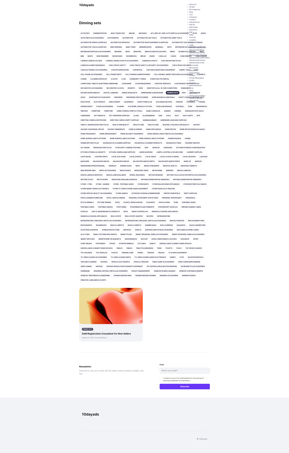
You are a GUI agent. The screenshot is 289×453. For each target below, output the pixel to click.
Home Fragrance (88, 134)
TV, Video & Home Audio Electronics (150, 257)
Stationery (101, 243)
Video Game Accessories (163, 262)
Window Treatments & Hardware (95, 275)
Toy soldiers (86, 253)
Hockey (196, 125)
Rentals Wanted (177, 221)
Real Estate (116, 216)
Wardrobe (85, 271)
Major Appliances (101, 161)
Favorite (192, 37)
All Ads (192, 7)
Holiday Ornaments (116, 129)
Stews (112, 243)
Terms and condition (197, 96)
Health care (138, 125)
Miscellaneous (184, 170)
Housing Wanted (192, 143)
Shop (191, 88)
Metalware (157, 170)
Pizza (117, 202)
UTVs (181, 257)
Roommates (101, 225)
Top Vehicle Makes (193, 248)
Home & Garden (135, 129)
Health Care (153, 125)
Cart (191, 14)
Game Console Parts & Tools (129, 111)
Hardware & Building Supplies (173, 120)
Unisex (173, 257)
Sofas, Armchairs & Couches (164, 239)
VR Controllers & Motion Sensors (162, 266)
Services (127, 230)
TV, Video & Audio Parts (121, 257)
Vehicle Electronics (120, 262)
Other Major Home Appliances (165, 184)
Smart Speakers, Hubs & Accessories (152, 234)
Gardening (85, 116)
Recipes (150, 216)
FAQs (191, 35)
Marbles (112, 166)
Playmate (150, 202)
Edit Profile (193, 27)
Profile (191, 80)
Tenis (159, 248)
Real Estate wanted (134, 216)
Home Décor (170, 129)
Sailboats (181, 225)
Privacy (192, 75)
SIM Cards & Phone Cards (188, 230)
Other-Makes (122, 193)
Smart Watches (88, 239)
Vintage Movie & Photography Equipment (124, 266)
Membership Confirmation (199, 58)
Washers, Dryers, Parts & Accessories (111, 271)
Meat (138, 166)
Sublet (153, 243)
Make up (187, 161)
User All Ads (194, 101)
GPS (198, 116)
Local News (150, 157)
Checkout (193, 17)
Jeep (146, 148)
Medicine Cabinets (189, 166)
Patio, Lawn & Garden (116, 198)
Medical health (170, 166)
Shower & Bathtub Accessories (159, 230)
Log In (191, 42)
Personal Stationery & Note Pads (143, 198)
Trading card (127, 253)
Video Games (86, 266)
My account (193, 68)
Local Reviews (189, 157)
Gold (168, 116)
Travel (140, 253)
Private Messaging (196, 78)
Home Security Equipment (131, 134)
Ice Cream (85, 148)
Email (162, 365)
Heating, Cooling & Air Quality (176, 125)
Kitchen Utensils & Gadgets (93, 152)
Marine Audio (126, 166)
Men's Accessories (107, 170)
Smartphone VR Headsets (109, 239)
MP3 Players (102, 179)
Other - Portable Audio (123, 184)
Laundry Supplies (194, 152)
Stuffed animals (126, 243)
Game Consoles (153, 111)
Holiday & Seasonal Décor (92, 129)
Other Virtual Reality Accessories (96, 193)
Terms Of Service (195, 98)
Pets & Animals (87, 202)
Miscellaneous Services (92, 175)
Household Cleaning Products (148, 143)
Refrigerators (163, 216)
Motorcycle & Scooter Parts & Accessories (186, 175)
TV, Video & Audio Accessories (94, 257)
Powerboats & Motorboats (142, 207)
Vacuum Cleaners (89, 262)
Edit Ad (192, 25)
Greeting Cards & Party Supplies (124, 120)
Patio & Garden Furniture (92, 198)
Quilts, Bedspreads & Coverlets (106, 211)
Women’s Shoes (189, 275)
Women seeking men (122, 275)
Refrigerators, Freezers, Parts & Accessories (101, 221)
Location (192, 40)
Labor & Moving (146, 152)
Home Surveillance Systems (93, 138)
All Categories (194, 9)
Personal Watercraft (172, 198)
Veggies (103, 262)
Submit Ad (193, 93)
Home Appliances (153, 129)
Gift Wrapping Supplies (119, 116)
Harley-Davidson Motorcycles (95, 125)
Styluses (142, 243)
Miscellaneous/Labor (116, 175)
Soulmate (185, 239)
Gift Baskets (99, 116)
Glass (136, 116)
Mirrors (169, 170)
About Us (192, 4)
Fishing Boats (86, 106)
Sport (195, 239)
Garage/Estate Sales (194, 111)
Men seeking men (88, 170)
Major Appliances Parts (144, 161)
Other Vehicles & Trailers (163, 189)
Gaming (167, 111)
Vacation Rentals (195, 257)
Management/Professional (93, 166)
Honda (187, 138)
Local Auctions (118, 157)
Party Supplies (190, 193)
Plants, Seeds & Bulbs (133, 202)
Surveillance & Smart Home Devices (175, 243)
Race (126, 211)
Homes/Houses (174, 138)
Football (180, 106)
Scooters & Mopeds (89, 230)
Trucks (161, 253)
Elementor (193, 30)
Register (192, 83)
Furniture (95, 111)
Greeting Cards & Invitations (93, 120)
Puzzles (84, 211)
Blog (191, 12)
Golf (177, 116)
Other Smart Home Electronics (95, 189)
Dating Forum (194, 22)
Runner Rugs (150, 225)
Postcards (121, 207)
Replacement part (196, 221)
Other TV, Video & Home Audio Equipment (130, 189)
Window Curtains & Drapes (191, 271)
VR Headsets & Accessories (193, 266)
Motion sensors (156, 175)
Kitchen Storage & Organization (190, 148)
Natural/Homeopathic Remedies (155, 179)
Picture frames (104, 202)
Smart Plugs (126, 234)
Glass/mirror (149, 116)
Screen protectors (110, 230)
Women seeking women (145, 275)
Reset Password (195, 85)
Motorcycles (87, 179)
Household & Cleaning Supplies (117, 143)
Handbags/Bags (150, 120)
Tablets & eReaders (144, 248)
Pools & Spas (164, 202)
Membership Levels (196, 63)
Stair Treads (86, 243)
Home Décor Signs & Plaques (192, 129)
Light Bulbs (86, 157)
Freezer (84, 111)
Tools (179, 248)
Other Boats (143, 184)
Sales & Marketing (197, 225)
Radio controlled (140, 211)
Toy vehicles (101, 253)
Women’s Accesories (169, 275)
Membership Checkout (198, 55)
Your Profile (193, 65)
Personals (190, 198)
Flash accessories (104, 106)
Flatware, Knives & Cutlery (140, 106)
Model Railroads (137, 175)
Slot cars (85, 234)
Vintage (99, 266)
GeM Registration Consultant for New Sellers (106, 333)
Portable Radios (105, 207)
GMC (160, 116)
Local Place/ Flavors (169, 157)
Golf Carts (188, 116)
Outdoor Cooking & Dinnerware (146, 193)
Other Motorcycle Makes (195, 184)
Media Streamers (151, 166)
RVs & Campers (166, 225)
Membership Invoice (197, 60)
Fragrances (201, 106)
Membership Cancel (197, 53)
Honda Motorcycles (90, 143)
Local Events (135, 157)
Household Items (173, 143)
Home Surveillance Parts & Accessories (165, 134)
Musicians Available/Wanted (124, 179)
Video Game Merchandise (189, 262)
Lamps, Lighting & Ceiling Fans (169, 152)
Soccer (144, 239)
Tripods (150, 253)
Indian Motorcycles (102, 148)
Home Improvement (108, 134)
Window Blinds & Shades (164, 271)
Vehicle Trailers (141, 262)
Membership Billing (196, 50)
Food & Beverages (164, 106)
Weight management (140, 271)
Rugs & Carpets (117, 225)
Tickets (168, 248)
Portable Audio (189, 202)
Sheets (138, 230)
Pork (176, 202)
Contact (192, 19)
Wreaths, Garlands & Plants (93, 280)
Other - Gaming (102, 184)
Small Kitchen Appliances (105, 234)
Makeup (198, 161)
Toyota (114, 253)
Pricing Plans (194, 73)
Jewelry (156, 148)
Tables (119, 248)
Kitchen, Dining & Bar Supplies (122, 152)
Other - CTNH (86, 184)
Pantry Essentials (172, 193)
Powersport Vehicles (168, 207)
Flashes (120, 106)
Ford (190, 106)
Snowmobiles (131, 239)
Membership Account (197, 47)
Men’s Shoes (125, 170)
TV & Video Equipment (177, 253)
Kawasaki (168, 148)
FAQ (190, 32)
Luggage (203, 157)
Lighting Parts (101, 157)
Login (191, 45)
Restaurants (86, 225)
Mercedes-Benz (141, 170)
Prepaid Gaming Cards (191, 207)
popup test (193, 70)
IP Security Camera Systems (128, 148)
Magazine (85, 161)
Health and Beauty (120, 125)
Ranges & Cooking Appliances (165, 211)
